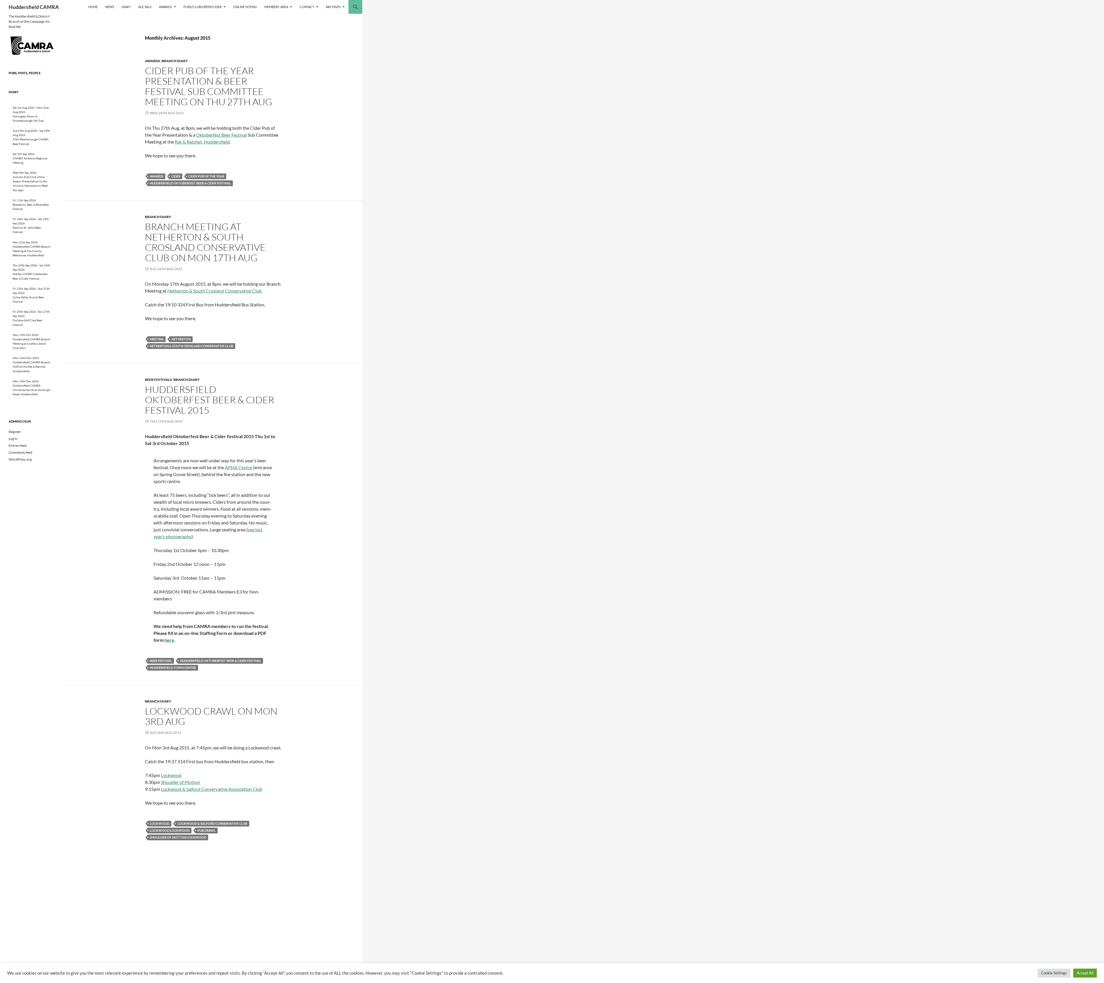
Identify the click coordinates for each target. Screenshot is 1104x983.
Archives (333, 7)
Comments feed (20, 452)
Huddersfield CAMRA (34, 7)
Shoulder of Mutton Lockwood (178, 837)
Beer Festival (161, 661)
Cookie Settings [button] (1054, 973)
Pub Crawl (207, 830)
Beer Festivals (158, 379)
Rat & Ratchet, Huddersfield (202, 141)
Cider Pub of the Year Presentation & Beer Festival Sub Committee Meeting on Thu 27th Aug (208, 86)
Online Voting (245, 7)
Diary (126, 7)
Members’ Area (276, 7)
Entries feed (17, 445)
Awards (165, 7)
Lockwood (171, 775)
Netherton (181, 339)
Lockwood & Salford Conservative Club (212, 823)
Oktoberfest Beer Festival (221, 135)
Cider (175, 176)
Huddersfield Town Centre (173, 667)
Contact (307, 7)
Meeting (157, 339)
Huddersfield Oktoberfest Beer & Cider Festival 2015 (209, 399)
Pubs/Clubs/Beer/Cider (202, 7)
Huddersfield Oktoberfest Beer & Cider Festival (190, 183)
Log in (13, 438)
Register (15, 432)
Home (93, 7)
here (169, 640)
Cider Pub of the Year (206, 176)
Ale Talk (145, 7)
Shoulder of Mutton (180, 782)
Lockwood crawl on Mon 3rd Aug (211, 716)
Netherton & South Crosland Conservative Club (214, 290)
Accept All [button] (1085, 973)
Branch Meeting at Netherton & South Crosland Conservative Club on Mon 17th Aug (205, 242)
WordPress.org (20, 459)
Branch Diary (175, 61)
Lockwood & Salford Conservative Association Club (211, 789)
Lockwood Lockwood (169, 830)
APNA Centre (238, 467)
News (109, 7)
